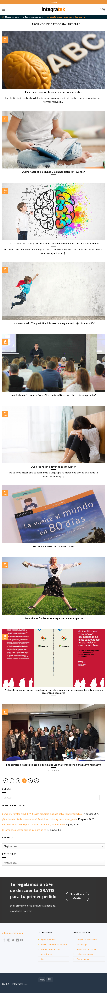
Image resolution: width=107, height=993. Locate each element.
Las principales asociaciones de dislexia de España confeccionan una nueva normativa (53, 764)
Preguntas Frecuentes (87, 939)
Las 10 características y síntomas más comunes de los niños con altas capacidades (53, 243)
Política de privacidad (87, 949)
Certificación (47, 954)
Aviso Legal (82, 944)
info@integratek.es (12, 933)
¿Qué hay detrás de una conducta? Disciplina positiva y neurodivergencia (39, 819)
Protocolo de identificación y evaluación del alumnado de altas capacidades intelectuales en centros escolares (53, 691)
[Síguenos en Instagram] (8, 940)
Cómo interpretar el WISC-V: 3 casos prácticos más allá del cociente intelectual (42, 813)
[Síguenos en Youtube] (21, 940)
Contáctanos (83, 959)
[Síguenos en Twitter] (13, 940)
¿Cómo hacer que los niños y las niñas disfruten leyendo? (53, 171)
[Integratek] (53, 9)
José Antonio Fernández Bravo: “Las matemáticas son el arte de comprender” (53, 395)
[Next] (36, 780)
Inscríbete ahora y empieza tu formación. (66, 17)
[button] (53, 2)
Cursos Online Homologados (54, 944)
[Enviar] (102, 797)
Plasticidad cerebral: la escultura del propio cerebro (53, 92)
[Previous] (5, 780)
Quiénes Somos (48, 939)
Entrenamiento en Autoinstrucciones (53, 546)
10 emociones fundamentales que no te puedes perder (53, 618)
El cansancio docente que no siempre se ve (24, 829)
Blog (43, 959)
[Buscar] (101, 9)
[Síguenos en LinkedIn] (17, 940)
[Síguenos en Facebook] (4, 940)
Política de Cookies (85, 954)
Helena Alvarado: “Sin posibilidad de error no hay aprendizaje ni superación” (53, 323)
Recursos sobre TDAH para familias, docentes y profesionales (34, 824)
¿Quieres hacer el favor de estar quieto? (53, 466)
